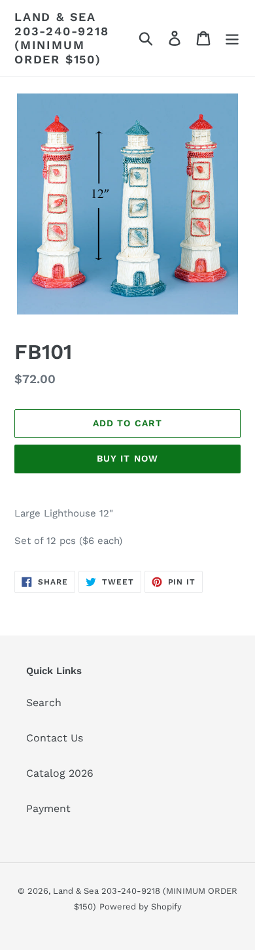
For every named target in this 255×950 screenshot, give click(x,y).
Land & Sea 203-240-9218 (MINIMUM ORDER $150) (61, 38)
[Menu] (232, 38)
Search (43, 702)
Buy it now (127, 458)
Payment (48, 808)
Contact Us (54, 738)
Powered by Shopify (140, 906)
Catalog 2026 (60, 773)
